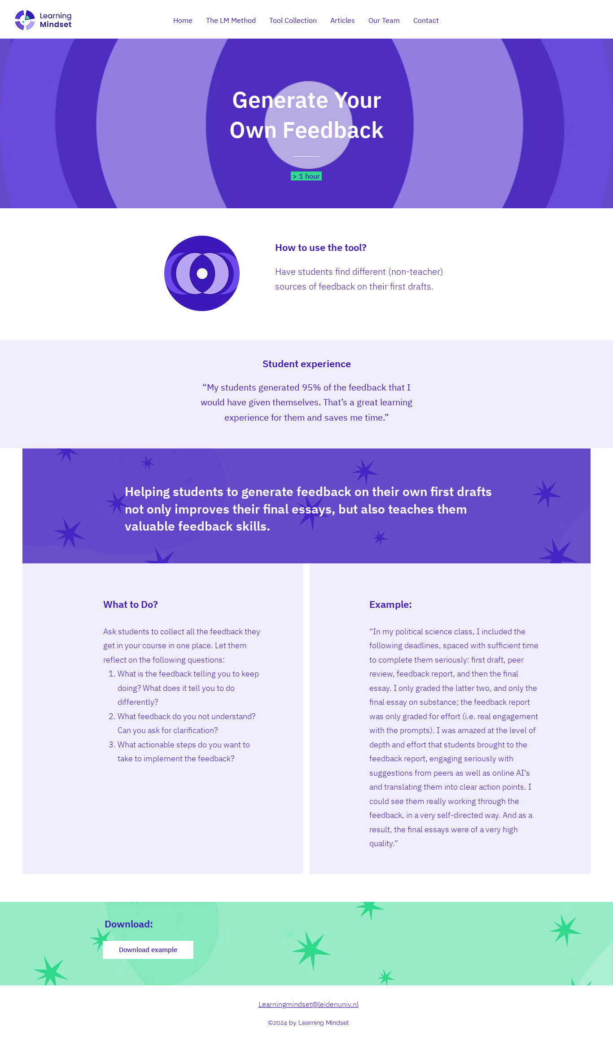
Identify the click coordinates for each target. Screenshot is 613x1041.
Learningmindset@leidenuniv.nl (308, 1004)
